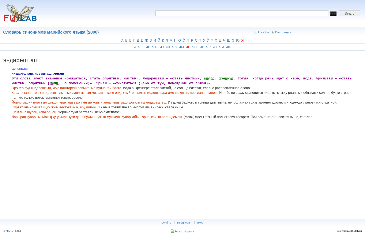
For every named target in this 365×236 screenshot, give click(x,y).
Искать (349, 13)
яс (208, 47)
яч (221, 47)
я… (141, 47)
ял (174, 47)
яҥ (195, 47)
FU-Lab (10, 231)
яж (155, 47)
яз (161, 47)
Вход (200, 222)
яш (228, 47)
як (168, 47)
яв (148, 47)
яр (201, 47)
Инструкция (283, 32)
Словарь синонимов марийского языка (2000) (51, 32)
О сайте (263, 32)
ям (181, 47)
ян (188, 47)
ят (215, 47)
